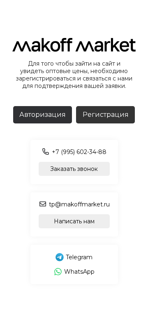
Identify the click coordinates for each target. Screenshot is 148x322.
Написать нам (74, 221)
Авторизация (42, 114)
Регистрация (106, 114)
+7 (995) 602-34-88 (79, 152)
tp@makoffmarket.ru (79, 204)
